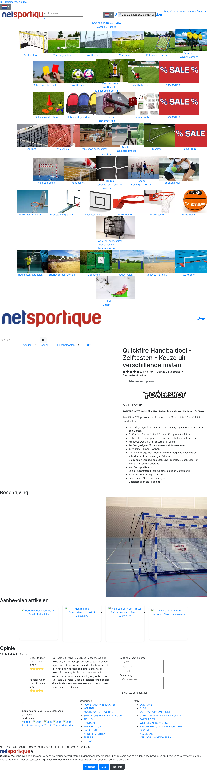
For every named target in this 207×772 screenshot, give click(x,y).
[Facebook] (47, 704)
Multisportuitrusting (106, 90)
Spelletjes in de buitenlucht (104, 715)
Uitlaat (106, 304)
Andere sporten (106, 248)
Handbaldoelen (66, 344)
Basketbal (106, 188)
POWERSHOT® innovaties (106, 23)
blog (166, 11)
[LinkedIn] (68, 723)
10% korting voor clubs (13, 1)
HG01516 (88, 344)
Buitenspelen (106, 244)
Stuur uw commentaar (134, 692)
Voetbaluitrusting (106, 26)
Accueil (27, 344)
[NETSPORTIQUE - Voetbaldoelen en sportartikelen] (51, 318)
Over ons (202, 11)
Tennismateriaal (106, 120)
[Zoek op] (91, 13)
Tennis (88, 719)
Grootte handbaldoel (134, 375)
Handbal (106, 154)
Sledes (88, 737)
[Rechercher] (43, 340)
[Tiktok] (48, 723)
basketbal (91, 730)
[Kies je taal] (108, 15)
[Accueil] (20, 15)
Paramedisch (92, 726)
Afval (104, 766)
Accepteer (90, 766)
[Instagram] (38, 723)
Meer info (117, 766)
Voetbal (89, 708)
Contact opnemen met (183, 11)
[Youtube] (58, 723)
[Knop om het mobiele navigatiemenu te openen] (137, 14)
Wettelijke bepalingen (155, 722)
